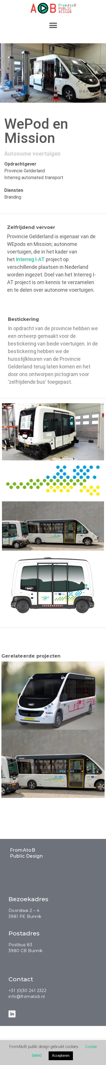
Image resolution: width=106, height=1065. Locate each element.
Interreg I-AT (30, 259)
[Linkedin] (12, 1013)
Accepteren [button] (61, 1056)
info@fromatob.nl (26, 996)
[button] (53, 25)
